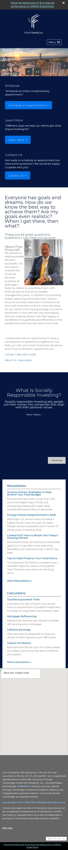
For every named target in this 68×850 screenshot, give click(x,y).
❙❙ (38, 71)
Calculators (16, 593)
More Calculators (19, 662)
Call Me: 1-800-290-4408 (20, 354)
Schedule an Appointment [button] (27, 105)
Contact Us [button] (16, 175)
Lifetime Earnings (19, 629)
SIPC (27, 786)
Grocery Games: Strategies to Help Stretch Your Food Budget (29, 493)
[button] (54, 42)
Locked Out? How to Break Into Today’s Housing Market (32, 536)
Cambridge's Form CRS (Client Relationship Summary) (33, 802)
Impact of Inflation (19, 643)
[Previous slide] (3, 65)
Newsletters (16, 486)
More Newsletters (19, 580)
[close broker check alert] (63, 3)
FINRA (20, 786)
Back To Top (55, 838)
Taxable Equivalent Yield (23, 599)
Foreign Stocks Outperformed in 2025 (31, 514)
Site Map (7, 828)
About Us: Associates (18, 360)
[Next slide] (64, 65)
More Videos (34, 414)
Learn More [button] (16, 139)
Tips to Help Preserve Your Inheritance (32, 558)
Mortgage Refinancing (22, 616)
